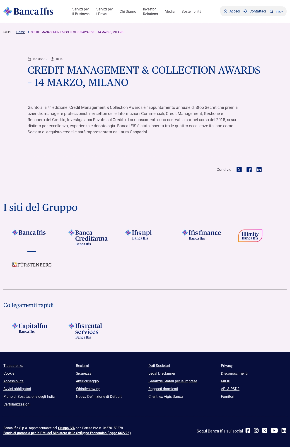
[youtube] (274, 430)
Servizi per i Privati (104, 11)
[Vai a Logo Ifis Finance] (201, 237)
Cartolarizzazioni (16, 404)
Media (170, 11)
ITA (278, 11)
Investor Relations (150, 11)
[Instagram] (256, 430)
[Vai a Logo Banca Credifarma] (88, 237)
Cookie (8, 373)
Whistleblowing (88, 389)
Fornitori (227, 396)
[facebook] (248, 430)
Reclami (82, 366)
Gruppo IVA (66, 428)
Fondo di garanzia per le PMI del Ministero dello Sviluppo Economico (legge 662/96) (67, 433)
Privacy (227, 366)
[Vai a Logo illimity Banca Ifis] (258, 237)
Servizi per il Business (80, 11)
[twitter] (264, 430)
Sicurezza (84, 373)
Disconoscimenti (234, 373)
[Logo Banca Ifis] (28, 11)
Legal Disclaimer (161, 373)
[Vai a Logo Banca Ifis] (31, 237)
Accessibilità (13, 381)
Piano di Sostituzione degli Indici (29, 396)
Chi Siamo (128, 11)
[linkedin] (284, 430)
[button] (271, 11)
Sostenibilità (191, 11)
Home (20, 32)
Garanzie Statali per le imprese (172, 381)
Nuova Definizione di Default (99, 396)
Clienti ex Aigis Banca (165, 396)
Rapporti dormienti (163, 389)
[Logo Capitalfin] (31, 330)
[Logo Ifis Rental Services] (88, 330)
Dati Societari (159, 366)
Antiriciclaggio (87, 381)
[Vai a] (145, 237)
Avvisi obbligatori (17, 389)
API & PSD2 (230, 389)
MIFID (225, 381)
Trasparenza (13, 366)
